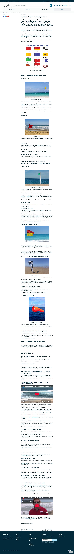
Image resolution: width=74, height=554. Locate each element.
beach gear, (27, 518)
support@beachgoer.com (9, 538)
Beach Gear (28, 9)
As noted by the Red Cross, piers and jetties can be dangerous (33, 485)
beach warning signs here (37, 350)
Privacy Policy (31, 545)
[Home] (3, 12)
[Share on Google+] (7, 16)
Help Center (6, 539)
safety (31, 523)
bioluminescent (33, 217)
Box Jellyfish (48, 217)
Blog (62, 9)
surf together (33, 518)
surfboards (23, 196)
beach (25, 523)
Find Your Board (45, 9)
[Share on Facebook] (3, 16)
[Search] (51, 5)
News (6, 12)
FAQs (30, 539)
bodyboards (28, 196)
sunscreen (45, 518)
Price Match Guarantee (33, 538)
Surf (17, 538)
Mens (17, 539)
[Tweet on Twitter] (5, 16)
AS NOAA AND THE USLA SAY (30, 417)
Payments (31, 540)
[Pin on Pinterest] (8, 16)
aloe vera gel (25, 455)
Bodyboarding (12, 9)
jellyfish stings (24, 463)
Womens (18, 540)
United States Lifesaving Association (44, 33)
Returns (30, 543)
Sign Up (54, 539)
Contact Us (31, 537)
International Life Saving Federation (31, 35)
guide (28, 523)
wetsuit (48, 447)
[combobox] (32, 5)
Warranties (31, 544)
